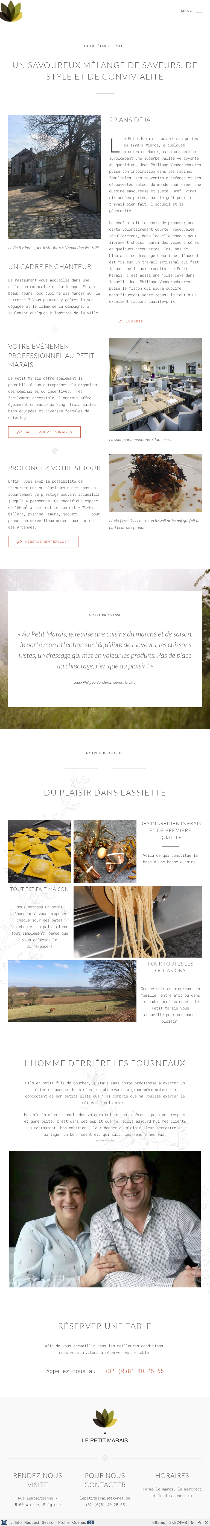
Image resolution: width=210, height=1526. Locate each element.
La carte (134, 321)
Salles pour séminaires (48, 432)
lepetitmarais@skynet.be (105, 1498)
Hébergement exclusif (47, 542)
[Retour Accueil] (11, 11)
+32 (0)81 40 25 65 (132, 1370)
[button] (191, 11)
